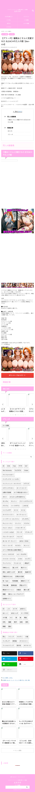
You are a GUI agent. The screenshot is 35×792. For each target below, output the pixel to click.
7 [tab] (20, 415)
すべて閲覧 (6, 425)
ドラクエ (26, 523)
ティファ (18, 523)
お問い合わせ (13, 777)
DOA (8, 466)
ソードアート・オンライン (11, 519)
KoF (26, 466)
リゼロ (20, 559)
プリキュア (28, 532)
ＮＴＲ (15, 609)
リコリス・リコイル (9, 559)
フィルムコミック (8, 645)
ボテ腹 (5, 617)
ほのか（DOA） (24, 541)
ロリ (11, 617)
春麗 (4, 594)
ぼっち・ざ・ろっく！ (10, 541)
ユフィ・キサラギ (8, 554)
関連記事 (10, 128)
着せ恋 (20, 572)
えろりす (17, 11)
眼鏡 (4, 626)
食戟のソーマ (25, 581)
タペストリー (24, 641)
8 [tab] (22, 415)
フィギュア (6, 641)
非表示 (20, 111)
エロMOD (8, 27)
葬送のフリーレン (8, 590)
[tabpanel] (17, 403)
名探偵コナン (7, 598)
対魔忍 (19, 590)
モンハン (26, 545)
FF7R (20, 466)
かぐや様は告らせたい (21, 492)
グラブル (5, 506)
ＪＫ (8, 609)
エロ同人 (8, 20)
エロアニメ (26, 16)
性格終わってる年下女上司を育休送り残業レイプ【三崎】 (26, 704)
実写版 (15, 641)
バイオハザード (20, 528)
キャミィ (14, 501)
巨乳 (4, 622)
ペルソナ (19, 537)
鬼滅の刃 (28, 572)
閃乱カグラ (23, 585)
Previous (2, 404)
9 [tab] (23, 415)
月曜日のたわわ (7, 576)
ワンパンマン (7, 563)
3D (3, 609)
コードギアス (15, 506)
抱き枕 (19, 645)
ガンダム (5, 501)
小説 (26, 636)
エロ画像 (26, 20)
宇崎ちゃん (6, 568)
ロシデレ (28, 559)
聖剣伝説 (14, 585)
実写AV (9, 23)
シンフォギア (7, 510)
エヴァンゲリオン (8, 488)
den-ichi (10, 131)
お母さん (23, 609)
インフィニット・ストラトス (12, 483)
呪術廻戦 (15, 581)
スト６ (23, 510)
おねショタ (14, 613)
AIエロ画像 (26, 23)
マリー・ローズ (7, 545)
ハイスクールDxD (8, 532)
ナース (12, 680)
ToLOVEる (18, 470)
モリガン (18, 545)
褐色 (25, 617)
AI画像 (4, 680)
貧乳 (26, 622)
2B (3, 466)
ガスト (5, 497)
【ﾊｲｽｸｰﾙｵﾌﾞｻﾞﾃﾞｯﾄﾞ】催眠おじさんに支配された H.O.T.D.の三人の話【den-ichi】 (17, 410)
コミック (11, 636)
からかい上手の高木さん (17, 497)
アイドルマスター (8, 475)
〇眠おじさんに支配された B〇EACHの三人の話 (19, 121)
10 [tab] (25, 415)
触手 (15, 622)
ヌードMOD (24, 613)
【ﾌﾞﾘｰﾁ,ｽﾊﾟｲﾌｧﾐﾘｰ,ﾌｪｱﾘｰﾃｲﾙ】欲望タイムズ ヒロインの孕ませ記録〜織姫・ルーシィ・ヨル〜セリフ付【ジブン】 (17, 444)
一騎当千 (26, 563)
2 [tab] (12, 415)
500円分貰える (8, 16)
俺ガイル (24, 568)
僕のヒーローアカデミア (16, 594)
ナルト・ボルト (7, 528)
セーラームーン (21, 514)
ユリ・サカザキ (21, 554)
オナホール (27, 645)
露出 (9, 626)
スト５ (16, 510)
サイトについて (21, 777)
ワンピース (17, 563)
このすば (25, 506)
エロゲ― (19, 636)
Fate (14, 466)
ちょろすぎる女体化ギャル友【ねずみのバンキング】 (26, 723)
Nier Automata (7, 470)
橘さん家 (26, 590)
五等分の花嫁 (19, 576)
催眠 (9, 622)
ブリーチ (10, 134)
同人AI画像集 (11, 116)
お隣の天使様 (7, 492)
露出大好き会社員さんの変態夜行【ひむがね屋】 (9, 723)
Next (32, 404)
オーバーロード (21, 488)
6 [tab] (19, 415)
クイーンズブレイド (26, 501)
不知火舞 (5, 585)
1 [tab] (10, 415)
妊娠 (21, 622)
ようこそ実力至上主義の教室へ (12, 550)
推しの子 (15, 568)
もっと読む (18, 750)
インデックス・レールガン (11, 479)
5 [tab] (17, 415)
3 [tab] (14, 415)
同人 (4, 636)
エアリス (26, 483)
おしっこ (5, 613)
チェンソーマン (7, 523)
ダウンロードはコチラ (16, 375)
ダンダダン (25, 519)
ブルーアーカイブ (8, 537)
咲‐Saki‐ (6, 581)
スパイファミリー (8, 514)
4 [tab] (15, 415)
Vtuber (26, 470)
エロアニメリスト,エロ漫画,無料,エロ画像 (17, 780)
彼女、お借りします (9, 572)
